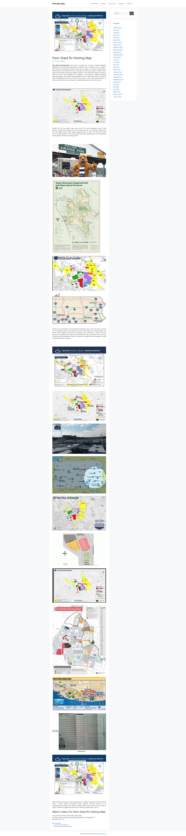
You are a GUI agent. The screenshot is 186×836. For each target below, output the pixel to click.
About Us (103, 3)
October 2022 (117, 52)
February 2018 (117, 94)
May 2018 (116, 87)
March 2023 (116, 40)
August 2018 (117, 82)
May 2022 (116, 64)
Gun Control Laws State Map (61, 824)
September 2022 (118, 54)
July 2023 (116, 30)
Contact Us (129, 3)
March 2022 (116, 69)
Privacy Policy (94, 3)
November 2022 (118, 50)
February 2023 (117, 42)
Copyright (121, 3)
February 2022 (117, 72)
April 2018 (116, 89)
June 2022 (116, 62)
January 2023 (117, 45)
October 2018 (117, 77)
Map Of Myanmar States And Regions (63, 826)
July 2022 (116, 59)
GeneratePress (102, 833)
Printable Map (58, 4)
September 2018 (118, 79)
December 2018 (118, 74)
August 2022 (117, 57)
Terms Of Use (112, 3)
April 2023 (116, 37)
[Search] (132, 13)
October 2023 (117, 27)
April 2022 (116, 67)
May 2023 (116, 35)
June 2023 (116, 32)
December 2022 (118, 47)
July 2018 (116, 84)
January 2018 (117, 96)
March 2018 (116, 91)
